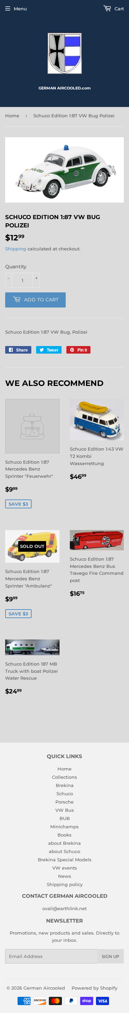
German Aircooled (44, 988)
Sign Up (110, 956)
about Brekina (64, 843)
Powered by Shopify (94, 988)
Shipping (15, 248)
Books (64, 835)
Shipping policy (65, 884)
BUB (65, 818)
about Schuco (64, 851)
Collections (64, 777)
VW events (64, 868)
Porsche (64, 802)
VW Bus (64, 810)
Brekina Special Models (65, 859)
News (64, 876)
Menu (20, 8)
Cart (118, 8)
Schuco (64, 793)
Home (12, 115)
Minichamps (64, 826)
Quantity (15, 266)
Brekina (65, 785)
